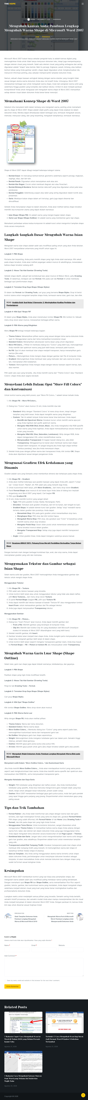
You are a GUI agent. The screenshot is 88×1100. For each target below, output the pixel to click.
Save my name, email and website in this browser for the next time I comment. (33, 980)
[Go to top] (83, 1095)
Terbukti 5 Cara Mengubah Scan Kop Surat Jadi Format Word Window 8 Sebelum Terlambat (64, 1039)
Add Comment (10, 956)
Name (7, 945)
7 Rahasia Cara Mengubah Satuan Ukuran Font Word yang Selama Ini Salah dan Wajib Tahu (23, 1078)
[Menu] (83, 4)
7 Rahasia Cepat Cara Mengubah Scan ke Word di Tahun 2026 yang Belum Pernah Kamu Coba (22, 1039)
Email (34, 945)
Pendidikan (57, 19)
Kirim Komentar (13, 986)
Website (62, 945)
